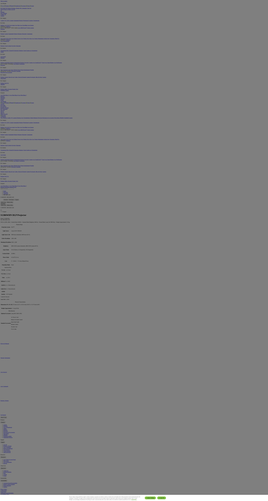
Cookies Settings (150, 497)
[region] (134, 498)
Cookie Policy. (134, 499)
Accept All (161, 497)
